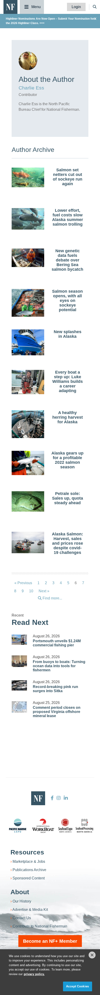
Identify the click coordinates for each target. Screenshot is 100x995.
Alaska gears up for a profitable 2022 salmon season (67, 460)
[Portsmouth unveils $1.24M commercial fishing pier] (19, 640)
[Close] (92, 955)
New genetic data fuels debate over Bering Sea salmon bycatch (67, 260)
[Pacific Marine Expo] (17, 825)
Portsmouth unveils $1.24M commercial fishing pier (57, 643)
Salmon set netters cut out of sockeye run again (67, 177)
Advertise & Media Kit (30, 910)
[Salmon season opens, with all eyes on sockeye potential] (28, 309)
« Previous (23, 583)
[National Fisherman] (10, 7)
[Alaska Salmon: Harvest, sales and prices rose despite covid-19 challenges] (28, 542)
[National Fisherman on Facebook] (52, 798)
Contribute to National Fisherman (40, 926)
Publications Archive (29, 870)
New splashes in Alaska (67, 334)
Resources (27, 852)
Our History (22, 901)
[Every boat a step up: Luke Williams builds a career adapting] (28, 382)
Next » (44, 591)
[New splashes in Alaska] (28, 342)
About (19, 892)
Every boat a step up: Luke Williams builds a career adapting (67, 381)
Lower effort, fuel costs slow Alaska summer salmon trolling (67, 217)
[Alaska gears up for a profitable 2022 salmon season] (28, 463)
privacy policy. (34, 974)
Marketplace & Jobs (29, 861)
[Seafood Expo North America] (65, 825)
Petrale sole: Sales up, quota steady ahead (67, 498)
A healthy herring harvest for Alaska (67, 417)
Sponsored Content (29, 878)
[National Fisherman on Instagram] (59, 798)
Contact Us (22, 918)
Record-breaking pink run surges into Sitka (55, 689)
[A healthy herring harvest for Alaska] (28, 424)
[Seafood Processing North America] (84, 826)
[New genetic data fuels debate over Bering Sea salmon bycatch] (28, 258)
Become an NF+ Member (50, 941)
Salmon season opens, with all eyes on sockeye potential (67, 300)
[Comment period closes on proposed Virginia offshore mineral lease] (19, 706)
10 (31, 591)
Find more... (52, 598)
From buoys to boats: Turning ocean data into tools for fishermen (59, 666)
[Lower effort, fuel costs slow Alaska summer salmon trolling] (28, 219)
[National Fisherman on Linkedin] (65, 798)
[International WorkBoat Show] (43, 825)
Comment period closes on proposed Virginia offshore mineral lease (56, 712)
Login (76, 7)
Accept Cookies (77, 986)
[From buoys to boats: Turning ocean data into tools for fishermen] (19, 661)
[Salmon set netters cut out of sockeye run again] (28, 177)
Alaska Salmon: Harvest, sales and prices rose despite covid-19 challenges (67, 543)
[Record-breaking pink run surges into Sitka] (19, 685)
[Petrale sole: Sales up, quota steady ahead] (28, 501)
